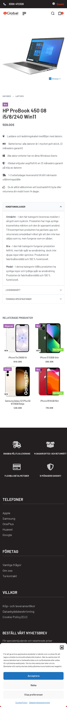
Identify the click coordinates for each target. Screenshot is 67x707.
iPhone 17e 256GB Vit (17, 357)
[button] (62, 647)
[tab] (33, 206)
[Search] (52, 13)
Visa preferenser (33, 694)
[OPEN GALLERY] (33, 56)
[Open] (24, 13)
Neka (33, 685)
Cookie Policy (21, 702)
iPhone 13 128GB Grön (49, 357)
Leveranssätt (13, 290)
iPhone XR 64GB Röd (49, 401)
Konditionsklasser (15, 206)
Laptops (19, 96)
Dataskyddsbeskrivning (39, 702)
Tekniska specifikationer (18, 299)
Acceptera (34, 675)
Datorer (7, 96)
